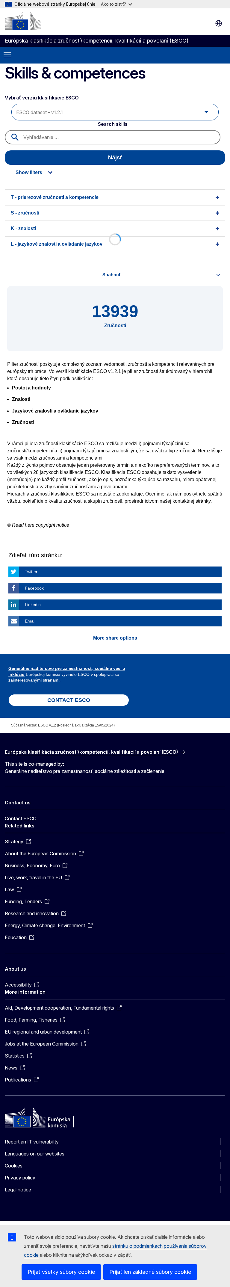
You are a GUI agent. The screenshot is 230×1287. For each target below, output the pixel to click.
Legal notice (18, 1190)
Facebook (34, 588)
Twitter (31, 571)
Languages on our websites (34, 1154)
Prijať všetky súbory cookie (61, 1272)
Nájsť (115, 157)
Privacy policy (20, 1178)
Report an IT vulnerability (32, 1142)
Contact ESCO (21, 818)
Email (30, 621)
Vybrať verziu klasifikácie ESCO (42, 98)
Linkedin (33, 604)
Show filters (29, 172)
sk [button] (218, 23)
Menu (7, 55)
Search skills (113, 124)
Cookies (13, 1166)
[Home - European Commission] (23, 21)
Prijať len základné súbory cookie (150, 1272)
